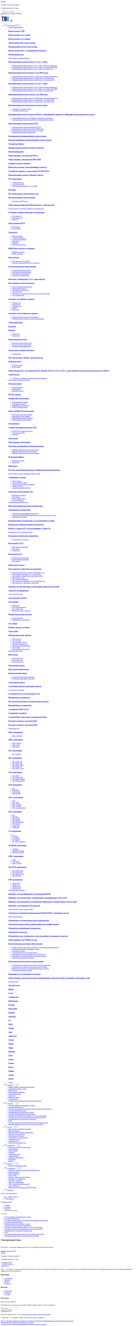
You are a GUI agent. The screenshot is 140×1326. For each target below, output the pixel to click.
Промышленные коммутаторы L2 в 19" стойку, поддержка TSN (33, 91)
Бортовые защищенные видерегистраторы (26, 446)
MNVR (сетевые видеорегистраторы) (24, 451)
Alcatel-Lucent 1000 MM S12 (21, 488)
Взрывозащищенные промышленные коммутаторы (29, 140)
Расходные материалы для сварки (23, 958)
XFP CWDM (16, 792)
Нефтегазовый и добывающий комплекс (21, 1087)
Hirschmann (13, 1001)
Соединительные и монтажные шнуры (24, 952)
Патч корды (16, 549)
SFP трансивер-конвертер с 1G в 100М (24, 186)
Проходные (16, 334)
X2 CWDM (15, 838)
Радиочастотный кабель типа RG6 (23, 677)
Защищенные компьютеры (19, 510)
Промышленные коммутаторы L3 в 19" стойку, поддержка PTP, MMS (34, 67)
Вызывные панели (18, 460)
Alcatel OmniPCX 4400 (19, 483)
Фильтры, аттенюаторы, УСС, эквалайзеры (26, 279)
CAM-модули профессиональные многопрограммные (29, 378)
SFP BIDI (15, 817)
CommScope (13, 997)
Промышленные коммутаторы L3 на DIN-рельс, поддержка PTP (33, 78)
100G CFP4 (16, 747)
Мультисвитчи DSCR (19, 288)
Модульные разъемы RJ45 (20, 558)
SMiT (10, 1024)
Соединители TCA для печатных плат (24, 694)
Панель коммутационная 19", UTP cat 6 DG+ (26, 574)
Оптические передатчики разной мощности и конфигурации (33, 924)
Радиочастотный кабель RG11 (22, 345)
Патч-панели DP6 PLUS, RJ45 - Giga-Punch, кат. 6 (28, 572)
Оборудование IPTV (16, 223)
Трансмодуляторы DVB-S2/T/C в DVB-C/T (26, 263)
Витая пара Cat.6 (17, 658)
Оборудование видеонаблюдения (19, 380)
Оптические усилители (17, 932)
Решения (7, 1209)
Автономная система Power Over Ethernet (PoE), (27, 576)
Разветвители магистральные (21, 272)
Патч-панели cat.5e (18, 578)
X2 (13, 835)
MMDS (14, 308)
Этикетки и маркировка (18, 591)
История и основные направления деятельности (24, 1170)
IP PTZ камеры (14, 394)
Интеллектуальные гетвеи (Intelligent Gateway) (27, 167)
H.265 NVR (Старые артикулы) (22, 431)
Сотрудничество (13, 1186)
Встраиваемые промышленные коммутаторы (27, 136)
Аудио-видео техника (15, 594)
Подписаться (5, 1311)
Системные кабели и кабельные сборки (24, 686)
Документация (13, 1149)
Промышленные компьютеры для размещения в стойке (31, 521)
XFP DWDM (16, 793)
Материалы (12, 1159)
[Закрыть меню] (11, 21)
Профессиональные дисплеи (20, 614)
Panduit (11, 1013)
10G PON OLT (17, 876)
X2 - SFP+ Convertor (18, 841)
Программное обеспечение (19, 442)
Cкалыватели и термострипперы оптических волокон (29, 967)
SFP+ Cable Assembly (19, 808)
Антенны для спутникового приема (23, 313)
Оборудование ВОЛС (15, 916)
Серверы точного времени (19, 163)
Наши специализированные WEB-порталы (22, 1187)
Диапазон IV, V (17, 306)
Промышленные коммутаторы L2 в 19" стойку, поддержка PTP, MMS (34, 89)
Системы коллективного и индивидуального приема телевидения (29, 1109)
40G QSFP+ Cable (18, 768)
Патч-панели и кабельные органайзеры (24, 569)
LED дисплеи (16, 639)
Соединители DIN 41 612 (18, 709)
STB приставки (14, 361)
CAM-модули (13, 375)
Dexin (10, 1067)
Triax (10, 1055)
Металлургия (12, 1090)
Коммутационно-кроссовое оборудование (25, 944)
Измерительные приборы (16, 890)
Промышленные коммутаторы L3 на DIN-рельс (28, 73)
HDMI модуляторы (18, 252)
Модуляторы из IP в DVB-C (21, 261)
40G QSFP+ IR (17, 767)
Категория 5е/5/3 (15, 554)
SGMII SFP (15, 827)
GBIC (14, 860)
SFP (13, 815)
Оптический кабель (16, 665)
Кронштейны (16, 354)
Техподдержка (13, 1151)
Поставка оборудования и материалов (20, 1132)
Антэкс (11, 1075)
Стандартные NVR (18, 433)
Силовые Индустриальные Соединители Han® (27, 717)
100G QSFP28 (16, 743)
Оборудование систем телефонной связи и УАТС (24, 473)
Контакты (8, 1283)
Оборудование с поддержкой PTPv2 (23, 156)
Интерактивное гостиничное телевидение (22, 1119)
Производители (13, 981)
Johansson (12, 1036)
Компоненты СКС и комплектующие (20, 532)
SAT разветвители (18, 295)
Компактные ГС (17, 218)
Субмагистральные (18, 238)
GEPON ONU (16, 887)
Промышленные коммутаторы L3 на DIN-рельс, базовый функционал (35, 76)
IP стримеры (16, 227)
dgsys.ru (3, 1321)
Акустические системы (17, 598)
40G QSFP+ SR (17, 763)
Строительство (13, 1099)
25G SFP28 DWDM (18, 781)
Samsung (12, 1017)
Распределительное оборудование (22, 267)
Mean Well (12, 1009)
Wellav (11, 1044)
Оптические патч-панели (20, 539)
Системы (7, 1207)
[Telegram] (4, 1202)
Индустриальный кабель (18, 669)
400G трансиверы (15, 732)
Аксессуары (13, 438)
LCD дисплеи (16, 640)
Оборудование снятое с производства (20, 909)
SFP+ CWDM (16, 804)
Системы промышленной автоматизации (21, 1114)
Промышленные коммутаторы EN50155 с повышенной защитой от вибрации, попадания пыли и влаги (51, 114)
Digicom (11, 1052)
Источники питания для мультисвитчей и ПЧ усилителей (31, 293)
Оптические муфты (18, 951)
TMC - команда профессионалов (18, 1184)
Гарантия (11, 1152)
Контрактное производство (17, 1143)
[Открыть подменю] (17, 1085)
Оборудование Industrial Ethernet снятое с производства (31, 205)
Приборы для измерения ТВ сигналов (24, 906)
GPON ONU (16, 883)
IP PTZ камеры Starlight (19, 407)
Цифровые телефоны (19, 495)
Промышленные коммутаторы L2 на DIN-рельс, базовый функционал (35, 98)
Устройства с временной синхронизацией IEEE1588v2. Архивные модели (38, 913)
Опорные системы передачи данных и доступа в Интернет (27, 1116)
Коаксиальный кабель (17, 673)
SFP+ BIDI (15, 803)
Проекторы (16, 605)
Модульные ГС (17, 216)
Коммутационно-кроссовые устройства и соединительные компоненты (35, 947)
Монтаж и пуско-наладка (16, 1134)
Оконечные (16, 335)
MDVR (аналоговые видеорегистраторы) (25, 450)
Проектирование (13, 1131)
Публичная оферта (7, 1322)
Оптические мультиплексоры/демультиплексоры (28, 920)
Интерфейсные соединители (19, 705)
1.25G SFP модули (18, 184)
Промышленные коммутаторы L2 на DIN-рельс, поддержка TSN (33, 101)
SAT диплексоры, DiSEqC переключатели (25, 358)
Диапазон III (16, 304)
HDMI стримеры (17, 254)
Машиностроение (14, 1097)
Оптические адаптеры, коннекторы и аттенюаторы (28, 954)
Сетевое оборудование (15, 27)
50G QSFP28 (16, 754)
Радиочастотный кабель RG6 (21, 346)
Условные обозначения (15, 1157)
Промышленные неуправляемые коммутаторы (28, 105)
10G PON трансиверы (17, 867)
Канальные (15, 241)
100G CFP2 (16, 745)
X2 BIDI (15, 836)
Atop (10, 1032)
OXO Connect (16, 481)
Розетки (11, 330)
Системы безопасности (15, 1107)
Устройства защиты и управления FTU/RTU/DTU (28, 171)
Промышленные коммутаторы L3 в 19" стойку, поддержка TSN (33, 69)
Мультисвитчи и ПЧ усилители (21, 283)
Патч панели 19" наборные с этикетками (25, 583)
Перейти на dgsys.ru (7, 1251)
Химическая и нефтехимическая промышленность (24, 1101)
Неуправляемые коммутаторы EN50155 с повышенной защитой (33, 120)
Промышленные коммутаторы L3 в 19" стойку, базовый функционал (34, 65)
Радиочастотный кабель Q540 (22, 343)
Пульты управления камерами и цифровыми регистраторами (34, 470)
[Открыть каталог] (18, 25)
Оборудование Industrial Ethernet (18, 58)
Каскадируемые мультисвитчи (22, 287)
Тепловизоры (14, 424)
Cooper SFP (16, 825)
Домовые (15, 243)
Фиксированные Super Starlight (22, 414)
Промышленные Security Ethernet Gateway (26, 175)
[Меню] (1, 15)
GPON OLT (16, 885)
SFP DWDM (16, 820)
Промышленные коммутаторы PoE (23, 123)
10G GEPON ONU (18, 874)
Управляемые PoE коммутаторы (22, 43)
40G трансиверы (15, 758)
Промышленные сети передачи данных (21, 1112)
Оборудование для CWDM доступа (22, 940)
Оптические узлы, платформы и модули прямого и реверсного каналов (38, 936)
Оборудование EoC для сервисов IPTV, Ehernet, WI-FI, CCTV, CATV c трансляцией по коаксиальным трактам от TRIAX (58, 371)
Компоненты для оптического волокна (24, 974)
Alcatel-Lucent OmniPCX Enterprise (23, 484)
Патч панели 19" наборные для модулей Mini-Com (28, 581)
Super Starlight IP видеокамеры (21, 411)
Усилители (12, 232)
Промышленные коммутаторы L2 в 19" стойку (28, 84)
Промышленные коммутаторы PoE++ (24, 132)
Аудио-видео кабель (16, 682)
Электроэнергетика (14, 1094)
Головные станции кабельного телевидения (26, 212)
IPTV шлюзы (16, 228)
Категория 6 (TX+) (16, 543)
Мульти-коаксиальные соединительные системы (28, 701)
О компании (9, 1278)
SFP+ (14, 801)
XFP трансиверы (15, 785)
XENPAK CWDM (18, 851)
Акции (10, 1082)
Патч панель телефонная (20, 579)
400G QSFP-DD (17, 736)
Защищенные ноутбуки (19, 517)
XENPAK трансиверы (17, 845)
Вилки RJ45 (16, 550)
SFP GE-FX (16, 824)
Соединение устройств (17, 713)
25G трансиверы (15, 772)
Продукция (8, 1291)
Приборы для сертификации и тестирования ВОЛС (29, 894)
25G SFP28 (15, 776)
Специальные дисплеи (19, 642)
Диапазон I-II (16, 303)
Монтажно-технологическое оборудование (26, 961)
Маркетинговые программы (17, 1166)
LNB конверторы (15, 322)
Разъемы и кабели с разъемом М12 (22, 721)
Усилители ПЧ (17, 292)
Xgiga (10, 1048)
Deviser (11, 1040)
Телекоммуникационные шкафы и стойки (25, 949)
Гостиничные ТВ (17, 618)
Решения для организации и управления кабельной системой (33, 587)
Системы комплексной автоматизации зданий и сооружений (28, 1122)
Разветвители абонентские (21, 274)
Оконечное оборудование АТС (21, 492)
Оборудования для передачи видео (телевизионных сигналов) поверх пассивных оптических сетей (49, 978)
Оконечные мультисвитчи (20, 290)
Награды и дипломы (15, 1180)
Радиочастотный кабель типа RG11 (23, 678)
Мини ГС (15, 219)
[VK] (10, 1202)
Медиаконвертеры (16, 54)
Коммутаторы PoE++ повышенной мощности (27, 51)
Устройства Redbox (16, 144)
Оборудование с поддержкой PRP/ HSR (24, 159)
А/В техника (13, 602)
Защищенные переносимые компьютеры (25, 513)
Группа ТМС (12, 1175)
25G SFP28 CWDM (18, 779)
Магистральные (17, 236)
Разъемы (12, 190)
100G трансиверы (15, 740)
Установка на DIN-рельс (20, 110)
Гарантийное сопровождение (17, 1137)
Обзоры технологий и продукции (19, 1147)
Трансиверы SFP (13, 728)
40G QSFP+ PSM (17, 765)
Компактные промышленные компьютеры (26, 525)
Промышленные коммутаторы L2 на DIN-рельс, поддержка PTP (33, 100)
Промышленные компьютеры (18, 502)
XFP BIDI (15, 790)
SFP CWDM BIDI (18, 822)
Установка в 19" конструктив (21, 109)
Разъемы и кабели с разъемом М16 (22, 725)
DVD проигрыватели (19, 607)
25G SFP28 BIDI (17, 777)
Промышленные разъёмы (20, 559)
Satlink (11, 1071)
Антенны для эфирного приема (21, 299)
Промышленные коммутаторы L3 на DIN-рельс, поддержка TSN (33, 80)
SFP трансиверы (15, 179)
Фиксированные (17, 387)
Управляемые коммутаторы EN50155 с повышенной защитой (32, 118)
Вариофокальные (17, 391)
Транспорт (11, 1096)
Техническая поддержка (16, 1136)
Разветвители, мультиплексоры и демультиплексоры (29, 956)
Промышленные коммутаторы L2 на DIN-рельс (28, 94)
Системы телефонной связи (17, 1110)
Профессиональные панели (19, 635)
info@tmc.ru (10, 1199)
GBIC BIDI (15, 861)
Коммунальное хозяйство (16, 1092)
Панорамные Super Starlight (21, 416)
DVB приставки (17, 365)
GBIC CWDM (16, 863)
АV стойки (12, 624)
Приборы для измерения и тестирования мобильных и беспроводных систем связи (42, 902)
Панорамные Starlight (19, 404)
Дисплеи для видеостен (20, 644)
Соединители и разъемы (16, 690)
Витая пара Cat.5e (18, 662)
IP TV (10, 1121)
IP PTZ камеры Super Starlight (21, 420)
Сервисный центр (14, 1139)
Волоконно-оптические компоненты (23, 536)
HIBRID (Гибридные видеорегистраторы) (25, 453)
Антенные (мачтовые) (19, 239)
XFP (13, 788)
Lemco (11, 1059)
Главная (7, 1205)
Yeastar (11, 1063)
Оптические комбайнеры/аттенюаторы (24, 928)
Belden (11, 989)
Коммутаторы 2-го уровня (19, 39)
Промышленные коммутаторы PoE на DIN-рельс (28, 129)
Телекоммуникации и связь (17, 1089)
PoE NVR (15, 434)
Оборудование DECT (19, 499)
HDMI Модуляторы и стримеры (21, 248)
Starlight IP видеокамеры (18, 398)
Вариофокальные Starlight (20, 405)
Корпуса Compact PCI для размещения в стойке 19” (29, 528)
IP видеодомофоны (16, 457)
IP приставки (16, 367)
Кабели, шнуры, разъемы (19, 627)
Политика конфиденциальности (16, 1321)
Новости (7, 1280)
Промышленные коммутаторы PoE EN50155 (26, 127)
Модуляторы (13, 257)
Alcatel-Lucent (14, 985)
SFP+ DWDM (16, 806)
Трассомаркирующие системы (22, 970)
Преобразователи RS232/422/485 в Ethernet (26, 148)
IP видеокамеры (15, 384)
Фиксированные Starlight (20, 402)
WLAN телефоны (18, 500)
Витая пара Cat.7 (17, 660)
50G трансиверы (15, 750)
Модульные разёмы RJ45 (20, 547)
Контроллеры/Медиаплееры (21, 646)
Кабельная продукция (17, 339)
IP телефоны (16, 497)
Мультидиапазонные (19, 244)
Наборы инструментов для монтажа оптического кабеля (30, 968)
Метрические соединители (19, 698)
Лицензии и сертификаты (16, 1179)
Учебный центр (13, 1141)
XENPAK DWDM (18, 852)
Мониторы (15, 462)
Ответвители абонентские (20, 275)
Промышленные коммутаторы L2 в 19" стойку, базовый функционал (34, 87)
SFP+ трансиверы (15, 797)
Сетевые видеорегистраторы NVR (22, 427)
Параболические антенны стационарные (25, 317)
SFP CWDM (16, 819)
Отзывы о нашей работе (16, 1182)
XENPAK (15, 849)
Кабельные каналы (16, 565)
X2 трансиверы (14, 831)
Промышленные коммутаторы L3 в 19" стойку (28, 62)
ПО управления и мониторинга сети (23, 194)
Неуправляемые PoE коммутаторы (23, 47)
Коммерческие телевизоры (21, 620)
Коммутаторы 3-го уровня (19, 35)
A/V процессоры (17, 609)
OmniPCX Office (17, 486)
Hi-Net (11, 1079)
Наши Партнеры (13, 1174)
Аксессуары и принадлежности (21, 350)
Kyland (11, 1005)
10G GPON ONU (17, 871)
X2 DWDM (16, 840)
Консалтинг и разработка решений (19, 1129)
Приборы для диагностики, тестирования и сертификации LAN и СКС (37, 898)
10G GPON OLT (17, 872)
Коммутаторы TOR (16, 31)
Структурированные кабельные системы (21, 1105)
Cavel (10, 993)
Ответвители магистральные (21, 270)
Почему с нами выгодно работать (19, 1177)
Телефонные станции (17, 477)
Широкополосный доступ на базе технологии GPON (25, 1124)
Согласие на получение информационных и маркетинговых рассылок (50, 1321)
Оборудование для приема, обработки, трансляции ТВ (26, 208)
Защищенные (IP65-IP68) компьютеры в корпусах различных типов (34, 515)
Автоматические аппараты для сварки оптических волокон (31, 965)
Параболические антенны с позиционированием (28, 319)
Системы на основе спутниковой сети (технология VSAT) (27, 1117)
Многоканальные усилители (21, 611)
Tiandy (11, 1028)
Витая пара (13, 655)
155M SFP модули (18, 182)
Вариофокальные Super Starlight (22, 418)
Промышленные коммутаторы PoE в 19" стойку (27, 130)
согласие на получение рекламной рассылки (36, 1314)
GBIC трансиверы (15, 856)
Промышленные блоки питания (21, 198)
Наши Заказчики (13, 1172)
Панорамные (16, 389)
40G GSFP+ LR (17, 761)
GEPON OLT (16, 888)
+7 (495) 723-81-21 (12, 1197)
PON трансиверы (15, 880)
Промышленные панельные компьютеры (25, 506)
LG (9, 1020)
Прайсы (11, 1161)
